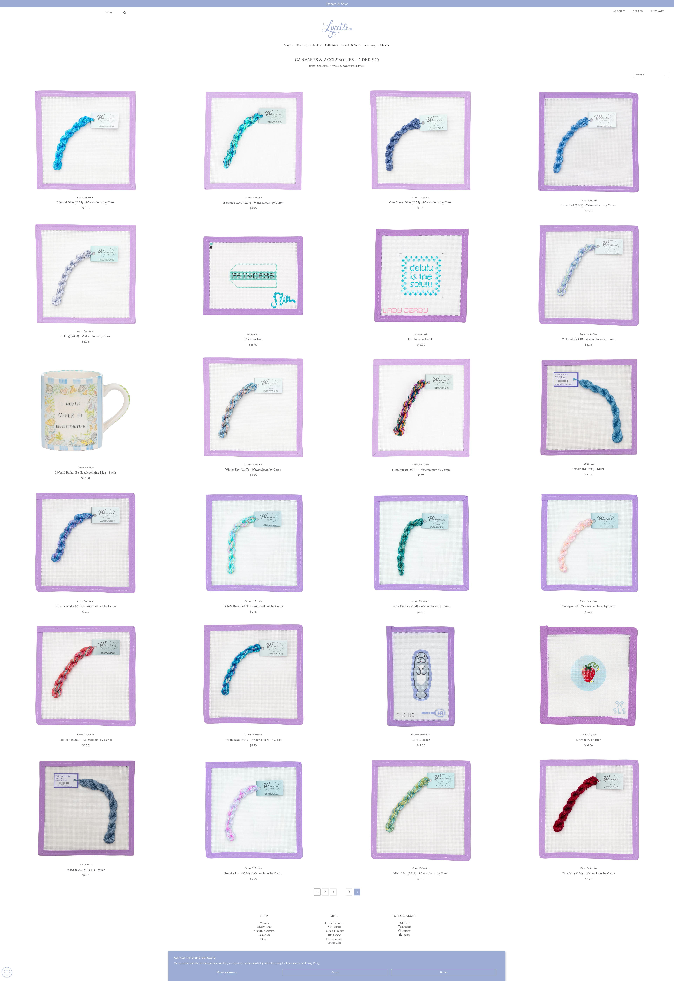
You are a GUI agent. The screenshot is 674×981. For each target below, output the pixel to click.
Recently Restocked (334, 931)
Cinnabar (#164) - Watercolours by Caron (588, 873)
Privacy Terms (264, 927)
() (638, 11)
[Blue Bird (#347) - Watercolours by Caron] (588, 142)
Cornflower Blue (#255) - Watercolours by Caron (420, 202)
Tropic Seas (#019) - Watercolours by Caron (253, 739)
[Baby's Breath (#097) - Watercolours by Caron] (253, 542)
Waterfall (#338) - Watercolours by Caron (588, 339)
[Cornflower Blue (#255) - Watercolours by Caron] (421, 140)
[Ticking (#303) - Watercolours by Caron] (85, 274)
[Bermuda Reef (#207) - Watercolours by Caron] (253, 141)
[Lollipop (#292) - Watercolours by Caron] (85, 676)
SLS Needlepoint (588, 734)
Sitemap (264, 939)
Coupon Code (334, 943)
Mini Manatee (421, 739)
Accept (335, 972)
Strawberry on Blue (588, 739)
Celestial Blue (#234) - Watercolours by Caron (85, 202)
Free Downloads (334, 939)
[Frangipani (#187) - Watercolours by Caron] (588, 542)
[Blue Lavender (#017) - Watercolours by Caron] (85, 542)
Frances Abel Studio (421, 734)
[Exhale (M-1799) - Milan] (588, 407)
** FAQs (264, 923)
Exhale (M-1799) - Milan (588, 469)
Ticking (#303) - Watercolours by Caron (85, 336)
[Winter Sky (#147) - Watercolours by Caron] (253, 408)
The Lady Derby (420, 334)
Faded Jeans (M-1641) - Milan (85, 869)
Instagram (406, 927)
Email (406, 923)
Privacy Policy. (312, 963)
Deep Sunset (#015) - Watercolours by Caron (421, 469)
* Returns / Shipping (264, 931)
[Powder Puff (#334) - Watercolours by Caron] (253, 810)
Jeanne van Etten (85, 467)
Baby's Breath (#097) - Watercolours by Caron (253, 606)
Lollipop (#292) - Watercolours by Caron (85, 739)
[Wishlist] (7, 972)
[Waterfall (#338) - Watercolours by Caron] (588, 275)
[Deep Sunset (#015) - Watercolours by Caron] (421, 408)
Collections (322, 66)
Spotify (406, 935)
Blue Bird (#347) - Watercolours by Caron (588, 205)
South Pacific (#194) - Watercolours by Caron (421, 606)
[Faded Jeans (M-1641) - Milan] (85, 808)
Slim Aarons (253, 334)
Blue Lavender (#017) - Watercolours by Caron (85, 606)
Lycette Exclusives (334, 923)
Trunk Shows (334, 935)
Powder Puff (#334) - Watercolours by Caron (253, 873)
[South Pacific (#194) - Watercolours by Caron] (421, 542)
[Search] (124, 12)
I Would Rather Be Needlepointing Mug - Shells (86, 472)
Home (312, 66)
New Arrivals (334, 927)
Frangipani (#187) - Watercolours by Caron (588, 606)
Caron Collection (85, 197)
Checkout (657, 11)
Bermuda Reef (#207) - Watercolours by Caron (253, 202)
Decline (444, 972)
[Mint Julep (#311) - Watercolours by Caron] (421, 810)
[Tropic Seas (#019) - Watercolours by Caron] (253, 676)
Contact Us (264, 935)
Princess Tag (253, 339)
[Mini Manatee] (421, 676)
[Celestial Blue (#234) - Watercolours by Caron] (85, 140)
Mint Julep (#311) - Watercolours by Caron (420, 873)
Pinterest (406, 931)
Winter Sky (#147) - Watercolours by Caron (253, 469)
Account (619, 11)
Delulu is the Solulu (421, 339)
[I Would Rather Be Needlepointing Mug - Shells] (85, 409)
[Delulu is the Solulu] (421, 275)
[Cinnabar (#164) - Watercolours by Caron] (588, 810)
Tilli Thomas (588, 464)
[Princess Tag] (253, 275)
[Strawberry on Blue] (588, 676)
